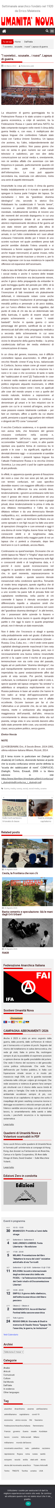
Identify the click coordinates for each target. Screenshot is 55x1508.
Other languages (11, 1392)
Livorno (15, 1437)
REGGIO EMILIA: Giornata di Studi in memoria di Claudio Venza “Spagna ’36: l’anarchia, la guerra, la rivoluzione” (32, 1324)
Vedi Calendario (11, 1334)
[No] (51, 1497)
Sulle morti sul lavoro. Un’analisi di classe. (12, 819)
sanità (42, 1454)
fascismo (39, 1420)
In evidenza (9, 1389)
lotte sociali (26, 1437)
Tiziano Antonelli (41, 1465)
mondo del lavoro (23, 1443)
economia (8, 1420)
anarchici (8, 1409)
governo (16, 1431)
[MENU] (52, 31)
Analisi (7, 1368)
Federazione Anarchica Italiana (17, 1426)
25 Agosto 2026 (10, 869)
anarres (30, 1409)
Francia (7, 1431)
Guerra (6, 789)
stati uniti (34, 1460)
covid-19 (35, 1414)
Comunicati (9, 1375)
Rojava (20, 1454)
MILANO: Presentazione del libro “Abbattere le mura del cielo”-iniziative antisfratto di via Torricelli (31, 1258)
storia (43, 1460)
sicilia (25, 1460)
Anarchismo (20, 1409)
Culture (7, 1378)
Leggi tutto (9, 1124)
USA (41, 1471)
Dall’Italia (8, 1385)
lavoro (7, 1437)
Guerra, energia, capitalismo (45, 819)
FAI (30, 1420)
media (13, 789)
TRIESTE (15, 1471)
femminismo (38, 1426)
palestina (35, 1448)
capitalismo (24, 1414)
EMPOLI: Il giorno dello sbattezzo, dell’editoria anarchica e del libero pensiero (29, 1296)
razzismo (46, 1448)
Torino (7, 1471)
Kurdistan (43, 1431)
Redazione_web (27, 66)
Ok (28, 1503)
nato (27, 1448)
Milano (36, 1437)
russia (19, 789)
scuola (17, 1460)
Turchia (25, 1471)
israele (34, 1431)
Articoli (7, 1371)
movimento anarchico (13, 1448)
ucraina (43, 789)
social (25, 789)
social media (34, 789)
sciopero (8, 1460)
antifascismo (42, 1409)
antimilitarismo (10, 1414)
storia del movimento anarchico (17, 1465)
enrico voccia (21, 1420)
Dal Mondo (9, 1382)
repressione (9, 1454)
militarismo (9, 1443)
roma (27, 1454)
